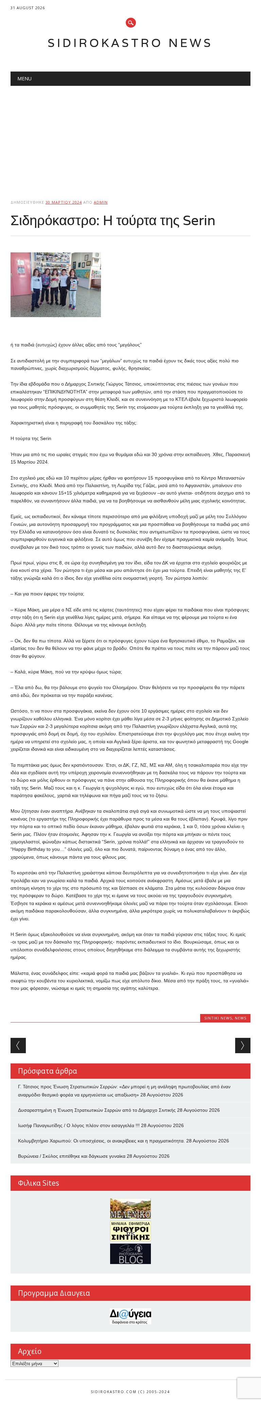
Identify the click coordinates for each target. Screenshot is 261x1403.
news (240, 1017)
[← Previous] (18, 1045)
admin (101, 202)
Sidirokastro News (130, 42)
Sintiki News (218, 1017)
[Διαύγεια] (130, 1316)
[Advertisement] (131, 137)
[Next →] (242, 1045)
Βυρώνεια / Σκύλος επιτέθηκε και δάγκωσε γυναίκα (71, 1156)
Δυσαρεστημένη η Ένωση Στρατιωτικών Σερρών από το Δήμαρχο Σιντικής (97, 1110)
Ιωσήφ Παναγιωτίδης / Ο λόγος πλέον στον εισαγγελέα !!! (79, 1125)
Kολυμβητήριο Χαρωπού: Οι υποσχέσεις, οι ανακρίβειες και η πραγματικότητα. (101, 1140)
